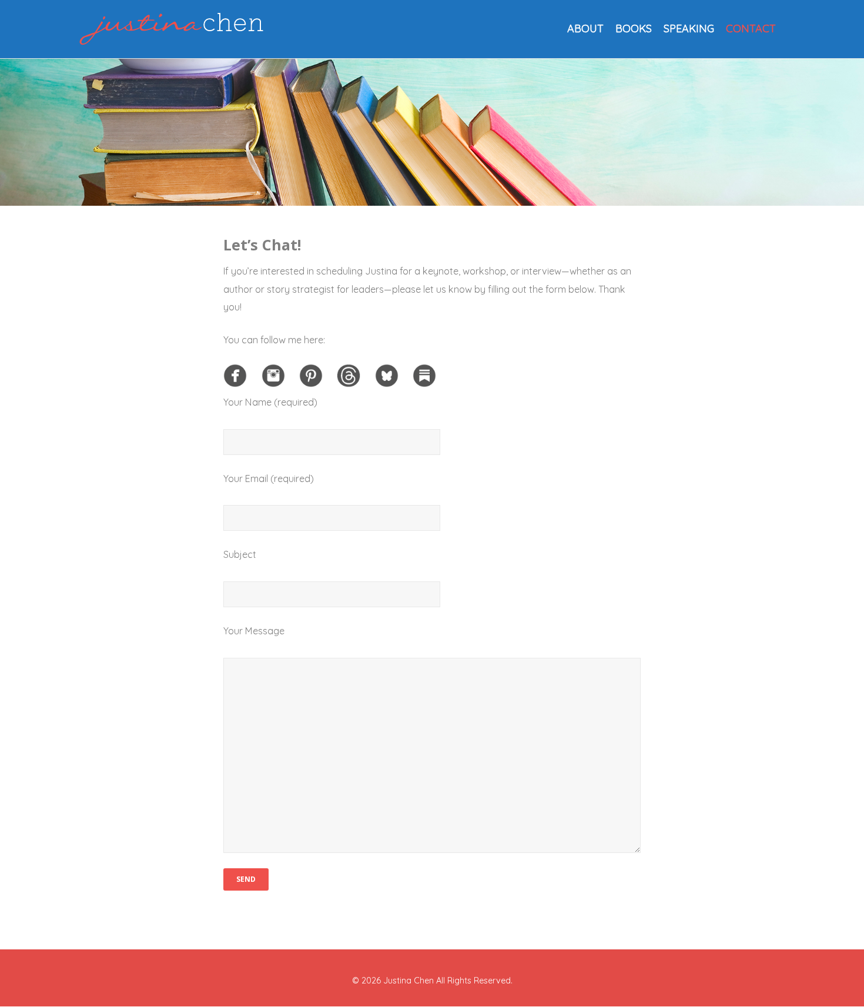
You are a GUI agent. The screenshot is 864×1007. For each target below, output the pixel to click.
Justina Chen (408, 980)
